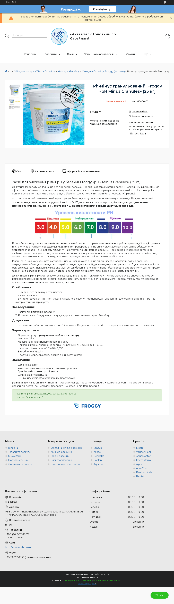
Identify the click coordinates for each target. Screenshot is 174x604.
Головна (30, 54)
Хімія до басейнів (61, 451)
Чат (162, 595)
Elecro (140, 447)
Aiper (139, 464)
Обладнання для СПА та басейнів (34, 71)
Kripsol (97, 451)
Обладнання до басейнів (66, 447)
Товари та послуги (19, 451)
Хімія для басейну (69, 71)
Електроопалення (62, 460)
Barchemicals (144, 472)
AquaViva (141, 468)
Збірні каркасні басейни (100, 54)
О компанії (14, 456)
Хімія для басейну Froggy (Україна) (103, 71)
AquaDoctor (143, 456)
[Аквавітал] (59, 36)
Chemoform (143, 460)
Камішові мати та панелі (65, 464)
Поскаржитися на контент (78, 580)
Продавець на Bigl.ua (87, 577)
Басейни (51, 54)
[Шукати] (7, 36)
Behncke (98, 456)
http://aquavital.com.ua (18, 547)
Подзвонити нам (18, 460)
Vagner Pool (143, 451)
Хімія (70, 54)
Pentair (140, 476)
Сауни (130, 54)
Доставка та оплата (20, 464)
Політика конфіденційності (107, 580)
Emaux (97, 447)
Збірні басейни (60, 456)
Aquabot (98, 464)
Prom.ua (105, 574)
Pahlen (97, 460)
